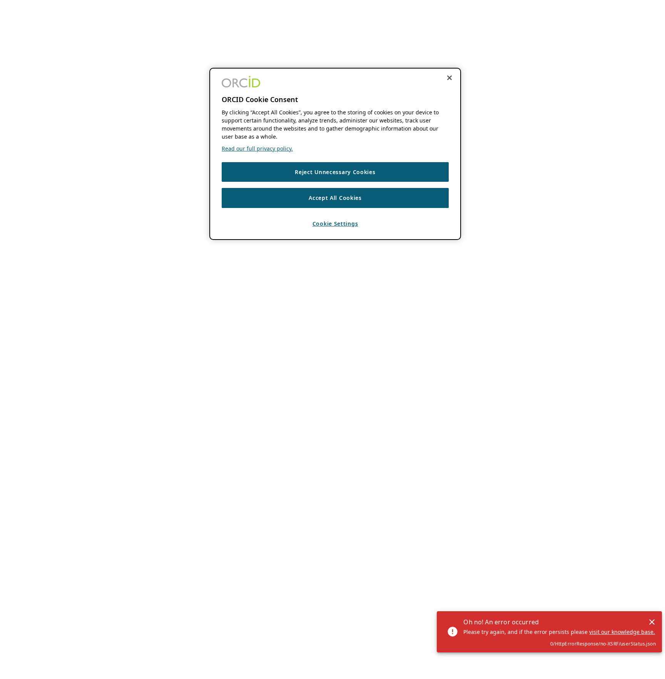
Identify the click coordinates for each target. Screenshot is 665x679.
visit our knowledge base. (622, 631)
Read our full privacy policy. (257, 148)
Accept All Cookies (335, 198)
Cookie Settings (335, 224)
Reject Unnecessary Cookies (335, 172)
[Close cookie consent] (449, 77)
